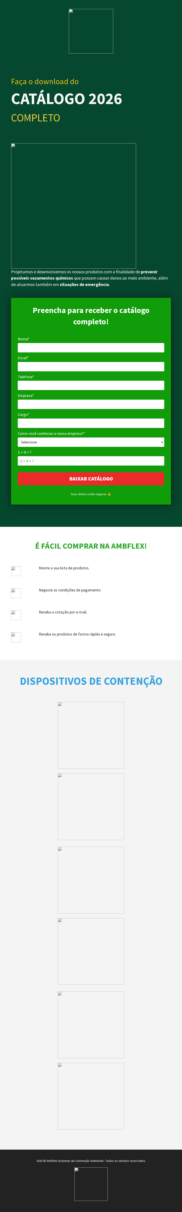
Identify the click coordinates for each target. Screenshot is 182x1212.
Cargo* (24, 414)
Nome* (24, 338)
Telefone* (26, 376)
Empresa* (26, 395)
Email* (23, 357)
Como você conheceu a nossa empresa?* (51, 433)
